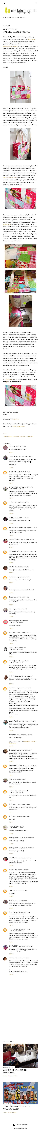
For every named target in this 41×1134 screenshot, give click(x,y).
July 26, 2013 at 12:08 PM (22, 958)
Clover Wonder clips (10, 177)
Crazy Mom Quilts (18, 426)
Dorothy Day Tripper (10, 46)
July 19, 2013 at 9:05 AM (27, 539)
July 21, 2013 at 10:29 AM (24, 750)
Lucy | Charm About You (17, 648)
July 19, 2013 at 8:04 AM (17, 489)
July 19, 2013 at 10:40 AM (21, 597)
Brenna (11, 958)
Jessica (11, 502)
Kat (10, 609)
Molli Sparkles (14, 676)
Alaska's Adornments (16, 826)
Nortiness (12, 472)
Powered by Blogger (22, 1124)
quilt (9, 224)
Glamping (23, 436)
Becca (11, 597)
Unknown (12, 577)
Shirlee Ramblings (15, 551)
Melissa (11, 870)
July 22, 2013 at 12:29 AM (20, 900)
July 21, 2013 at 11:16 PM (20, 890)
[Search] (36, 3)
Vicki (10, 900)
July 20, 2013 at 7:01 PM (29, 721)
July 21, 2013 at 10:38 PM (22, 869)
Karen (11, 587)
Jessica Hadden (14, 539)
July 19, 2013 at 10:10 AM (21, 587)
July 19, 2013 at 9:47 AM (23, 577)
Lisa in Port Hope (15, 721)
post (7, 382)
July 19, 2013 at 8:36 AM (21, 517)
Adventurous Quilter (16, 528)
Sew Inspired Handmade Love (19, 912)
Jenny (11, 890)
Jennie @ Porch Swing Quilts (19, 661)
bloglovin (16, 419)
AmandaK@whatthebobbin (18, 621)
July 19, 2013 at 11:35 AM (16, 622)
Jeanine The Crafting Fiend (18, 791)
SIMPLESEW (13, 946)
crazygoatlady (14, 838)
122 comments (12, 1076)
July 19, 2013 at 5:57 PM (26, 676)
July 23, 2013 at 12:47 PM (26, 946)
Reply (11, 452)
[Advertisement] (20, 1022)
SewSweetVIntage (15, 765)
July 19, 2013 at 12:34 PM (24, 632)
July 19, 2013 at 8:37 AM (31, 528)
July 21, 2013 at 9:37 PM (23, 804)
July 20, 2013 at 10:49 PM (25, 734)
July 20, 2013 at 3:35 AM (23, 688)
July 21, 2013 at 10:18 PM (24, 858)
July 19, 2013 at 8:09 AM (22, 502)
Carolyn (11, 567)
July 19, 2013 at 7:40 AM (23, 472)
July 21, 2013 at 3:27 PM (30, 765)
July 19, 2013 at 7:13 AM (19, 446)
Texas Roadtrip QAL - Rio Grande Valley (16, 1107)
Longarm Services (11, 17)
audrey (11, 518)
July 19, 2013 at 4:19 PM (16, 662)
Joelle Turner (13, 456)
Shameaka (13, 750)
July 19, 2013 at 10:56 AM (20, 609)
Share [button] (4, 433)
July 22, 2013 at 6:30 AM (17, 914)
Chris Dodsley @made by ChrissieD (21, 487)
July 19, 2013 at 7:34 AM (25, 456)
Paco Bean (31, 39)
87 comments (12, 1112)
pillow (5, 224)
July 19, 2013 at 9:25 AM (21, 567)
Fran (10, 446)
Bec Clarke (13, 858)
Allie (10, 779)
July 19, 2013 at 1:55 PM (16, 649)
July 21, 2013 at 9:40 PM (23, 816)
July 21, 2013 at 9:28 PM (19, 779)
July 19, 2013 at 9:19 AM (29, 551)
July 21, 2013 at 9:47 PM (16, 828)
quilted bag (30, 436)
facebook (9, 379)
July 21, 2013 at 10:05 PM (27, 838)
